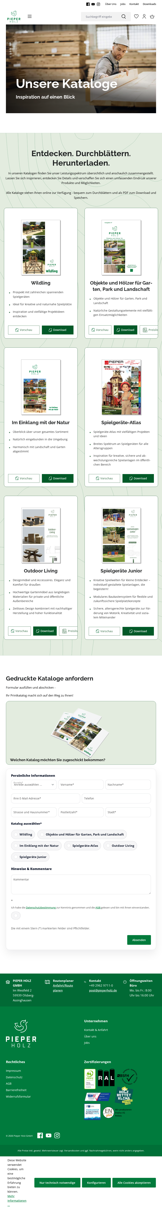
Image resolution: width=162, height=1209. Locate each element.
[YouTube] (93, 4)
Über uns (90, 1036)
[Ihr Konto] (144, 16)
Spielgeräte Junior (33, 857)
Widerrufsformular (18, 1096)
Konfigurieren (96, 1183)
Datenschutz (14, 1077)
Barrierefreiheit (16, 1090)
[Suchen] (124, 16)
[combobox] (99, 16)
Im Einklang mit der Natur (39, 846)
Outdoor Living (123, 846)
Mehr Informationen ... (17, 1200)
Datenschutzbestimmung (41, 907)
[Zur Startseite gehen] (14, 16)
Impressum (13, 1071)
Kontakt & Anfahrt (96, 1030)
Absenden (139, 940)
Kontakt (134, 4)
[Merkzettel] (136, 16)
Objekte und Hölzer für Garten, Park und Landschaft (85, 834)
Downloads (149, 4)
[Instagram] (98, 4)
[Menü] (30, 16)
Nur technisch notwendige (57, 1183)
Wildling (26, 834)
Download (59, 330)
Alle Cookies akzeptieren (134, 1183)
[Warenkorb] (152, 16)
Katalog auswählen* (26, 823)
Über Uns (110, 4)
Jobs (122, 4)
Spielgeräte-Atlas (85, 846)
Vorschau (26, 330)
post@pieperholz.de (103, 990)
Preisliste (72, 631)
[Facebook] (88, 4)
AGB (98, 907)
